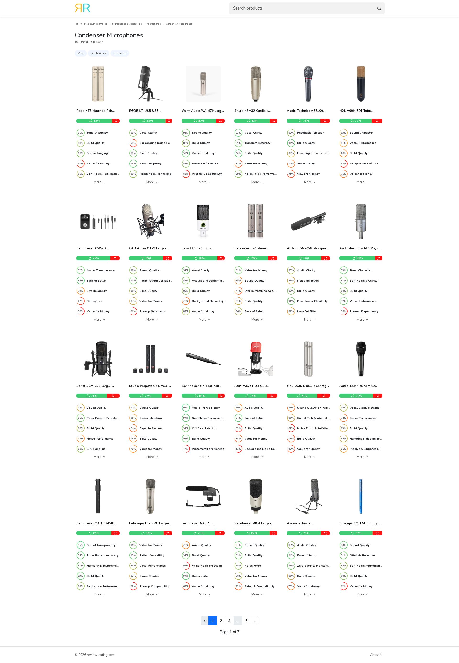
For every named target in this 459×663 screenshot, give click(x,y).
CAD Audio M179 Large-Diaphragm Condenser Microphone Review (147, 248)
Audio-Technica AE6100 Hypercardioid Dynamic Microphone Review (305, 111)
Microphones (154, 24)
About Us (377, 654)
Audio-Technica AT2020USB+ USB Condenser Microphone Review (304, 524)
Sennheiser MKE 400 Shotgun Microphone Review (197, 524)
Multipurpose (99, 53)
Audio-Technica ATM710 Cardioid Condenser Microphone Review (357, 386)
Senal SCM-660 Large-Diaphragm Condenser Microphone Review (93, 386)
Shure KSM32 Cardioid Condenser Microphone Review (251, 111)
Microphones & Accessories (127, 24)
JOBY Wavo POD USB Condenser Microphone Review (251, 386)
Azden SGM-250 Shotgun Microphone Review (306, 248)
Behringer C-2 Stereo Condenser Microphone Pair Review (255, 248)
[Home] (77, 24)
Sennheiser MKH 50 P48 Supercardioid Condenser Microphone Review (201, 386)
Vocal (81, 53)
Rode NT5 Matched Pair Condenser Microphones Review (94, 111)
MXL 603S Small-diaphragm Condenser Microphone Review (308, 386)
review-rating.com (101, 654)
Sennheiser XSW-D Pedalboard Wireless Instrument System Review (96, 248)
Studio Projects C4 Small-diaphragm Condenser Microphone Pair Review (149, 386)
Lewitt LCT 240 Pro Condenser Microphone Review (199, 248)
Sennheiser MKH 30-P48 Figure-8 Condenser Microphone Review (95, 524)
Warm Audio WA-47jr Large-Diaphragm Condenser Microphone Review (203, 111)
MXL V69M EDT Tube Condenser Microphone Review (357, 111)
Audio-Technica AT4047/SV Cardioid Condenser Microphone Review (360, 248)
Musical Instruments (95, 24)
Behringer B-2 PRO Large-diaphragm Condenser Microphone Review (149, 524)
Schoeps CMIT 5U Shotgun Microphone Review (360, 524)
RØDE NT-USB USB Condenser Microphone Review (146, 111)
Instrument (120, 53)
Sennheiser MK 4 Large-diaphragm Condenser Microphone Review (252, 524)
